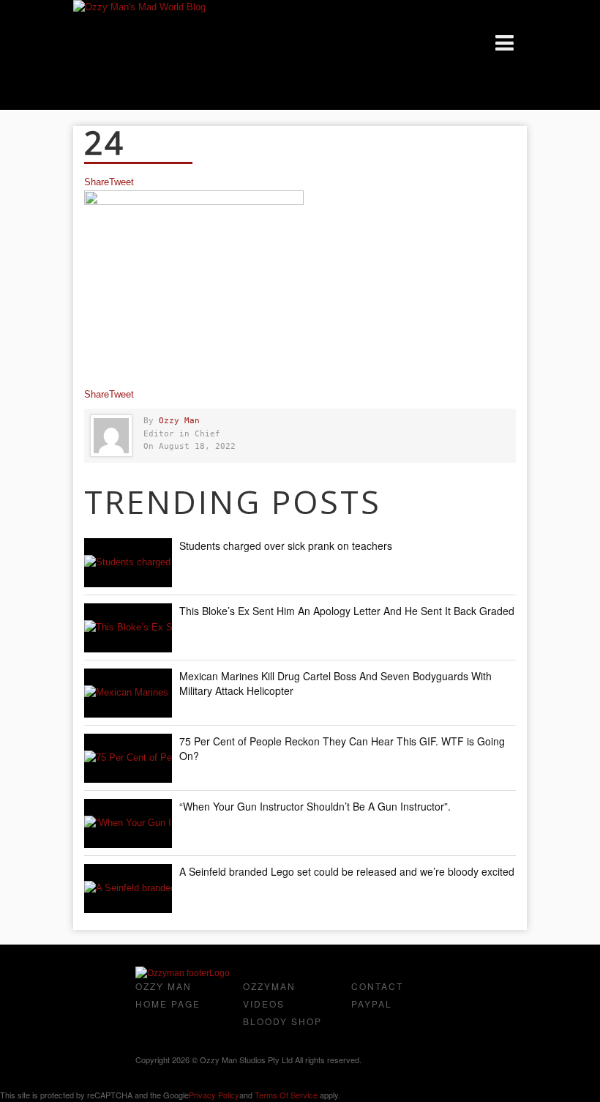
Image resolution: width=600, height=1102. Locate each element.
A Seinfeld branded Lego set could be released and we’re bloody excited (346, 871)
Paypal (371, 1003)
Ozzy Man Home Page (167, 995)
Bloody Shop (282, 1021)
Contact (377, 986)
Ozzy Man (179, 420)
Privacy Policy (214, 1095)
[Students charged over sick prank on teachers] (128, 562)
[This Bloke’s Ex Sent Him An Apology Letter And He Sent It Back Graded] (128, 628)
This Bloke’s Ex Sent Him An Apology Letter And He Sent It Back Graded (346, 610)
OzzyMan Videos (269, 995)
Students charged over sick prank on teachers (285, 545)
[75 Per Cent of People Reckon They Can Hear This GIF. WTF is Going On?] (128, 758)
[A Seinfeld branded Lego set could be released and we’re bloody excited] (128, 888)
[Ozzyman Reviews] (182, 973)
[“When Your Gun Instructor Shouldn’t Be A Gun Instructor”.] (128, 823)
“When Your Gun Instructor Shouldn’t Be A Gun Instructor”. (315, 806)
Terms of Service (286, 1095)
